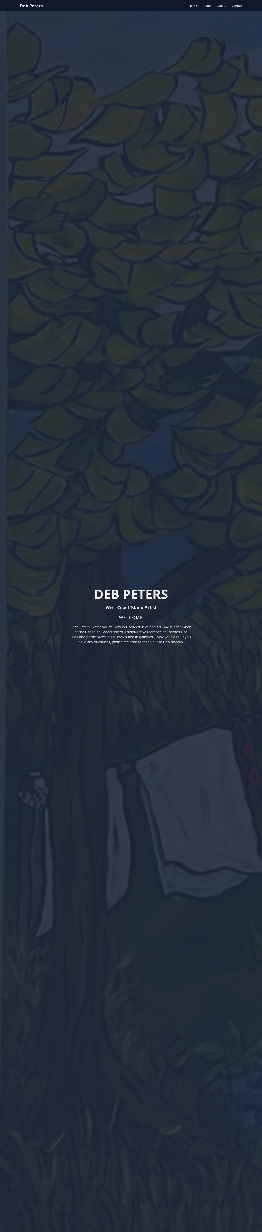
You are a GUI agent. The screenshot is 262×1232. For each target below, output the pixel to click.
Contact (237, 6)
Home (193, 6)
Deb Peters (31, 6)
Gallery (221, 6)
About (207, 6)
